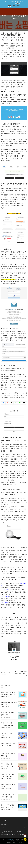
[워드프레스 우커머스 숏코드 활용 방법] (22, 786)
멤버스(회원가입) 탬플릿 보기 (14, 213)
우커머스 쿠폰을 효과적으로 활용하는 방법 (8, 755)
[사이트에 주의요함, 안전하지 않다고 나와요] (22, 715)
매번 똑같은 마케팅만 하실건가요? (7, 734)
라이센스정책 (12, 840)
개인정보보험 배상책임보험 (8, 279)
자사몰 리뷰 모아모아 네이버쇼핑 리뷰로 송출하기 (8, 724)
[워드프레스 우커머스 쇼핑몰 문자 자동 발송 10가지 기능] (22, 694)
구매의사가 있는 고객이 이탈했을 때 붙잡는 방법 (7, 765)
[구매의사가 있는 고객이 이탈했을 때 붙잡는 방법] (22, 766)
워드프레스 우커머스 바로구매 (8, 743)
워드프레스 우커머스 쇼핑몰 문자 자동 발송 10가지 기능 (8, 693)
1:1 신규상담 (7, 1)
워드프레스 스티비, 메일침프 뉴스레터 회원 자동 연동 (8, 806)
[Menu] (2, 5)
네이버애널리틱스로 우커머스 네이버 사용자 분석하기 (8, 796)
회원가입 (17, 2)
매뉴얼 (21, 1)
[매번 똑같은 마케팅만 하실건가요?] (22, 735)
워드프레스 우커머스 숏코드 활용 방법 (8, 785)
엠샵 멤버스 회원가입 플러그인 (14, 657)
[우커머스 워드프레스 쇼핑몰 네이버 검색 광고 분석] (22, 776)
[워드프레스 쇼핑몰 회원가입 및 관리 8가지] (22, 704)
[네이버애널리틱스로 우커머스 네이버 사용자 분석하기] (22, 797)
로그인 (12, 1)
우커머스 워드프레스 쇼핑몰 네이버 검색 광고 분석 (8, 775)
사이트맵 (16, 840)
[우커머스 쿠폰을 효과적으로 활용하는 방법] (22, 756)
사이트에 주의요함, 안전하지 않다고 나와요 (8, 714)
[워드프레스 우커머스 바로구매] (22, 745)
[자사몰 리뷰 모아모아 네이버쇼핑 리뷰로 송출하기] (22, 725)
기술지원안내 (22, 839)
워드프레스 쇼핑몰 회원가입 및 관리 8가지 (9, 703)
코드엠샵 (21, 22)
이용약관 (4, 839)
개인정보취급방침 (9, 839)
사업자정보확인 (16, 839)
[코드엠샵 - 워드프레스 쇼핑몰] (14, 5)
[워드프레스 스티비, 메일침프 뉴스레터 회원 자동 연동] (22, 807)
